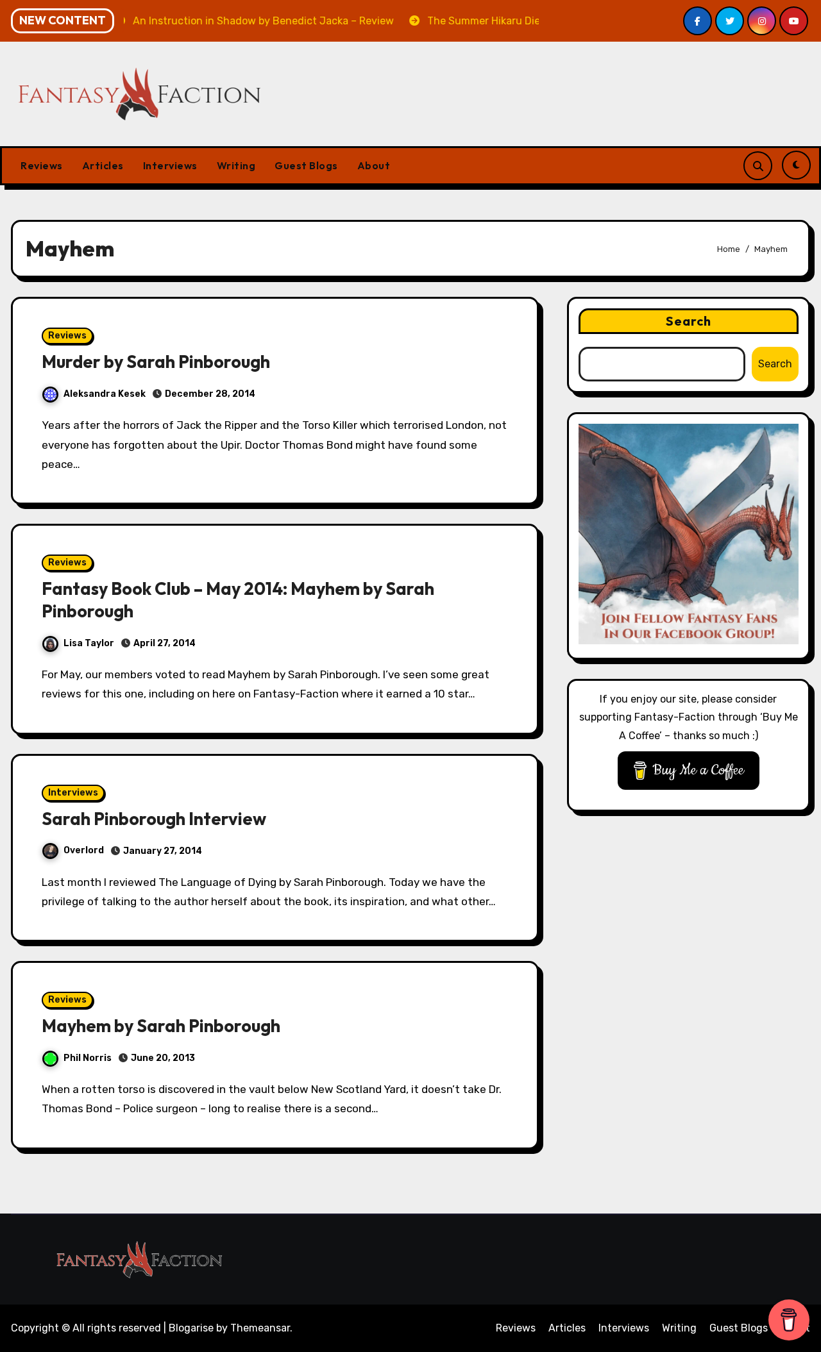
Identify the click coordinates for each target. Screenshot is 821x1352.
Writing (236, 165)
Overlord (83, 850)
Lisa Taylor (88, 643)
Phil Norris (87, 1058)
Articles (103, 165)
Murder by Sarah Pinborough (156, 361)
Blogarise (191, 1328)
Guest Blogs (306, 165)
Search (689, 321)
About (374, 165)
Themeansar (260, 1328)
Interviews (170, 165)
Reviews (42, 165)
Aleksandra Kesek (104, 393)
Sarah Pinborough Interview (154, 819)
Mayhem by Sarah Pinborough (161, 1026)
